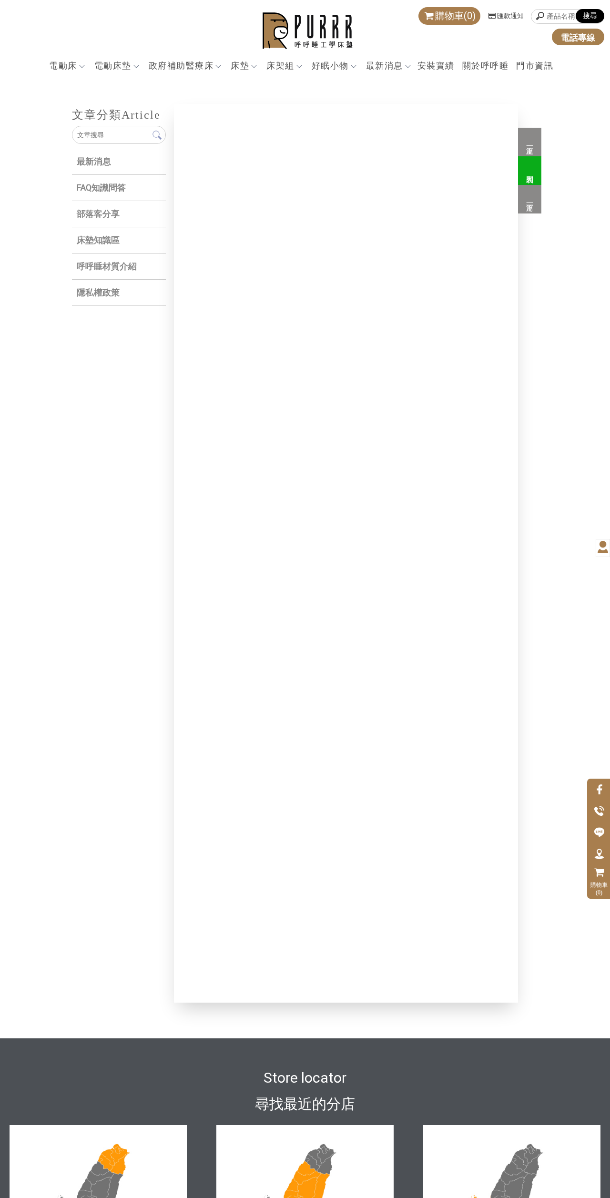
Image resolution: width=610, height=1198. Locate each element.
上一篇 (529, 142)
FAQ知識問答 (101, 188)
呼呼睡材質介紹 (107, 266)
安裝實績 (436, 66)
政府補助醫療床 (181, 66)
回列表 (529, 170)
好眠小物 (330, 66)
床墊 (240, 66)
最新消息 (384, 66)
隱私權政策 (98, 292)
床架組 (280, 66)
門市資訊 (534, 66)
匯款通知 (510, 16)
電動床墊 (113, 66)
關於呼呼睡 (485, 66)
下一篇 (529, 199)
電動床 (63, 66)
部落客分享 (98, 214)
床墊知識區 (98, 240)
